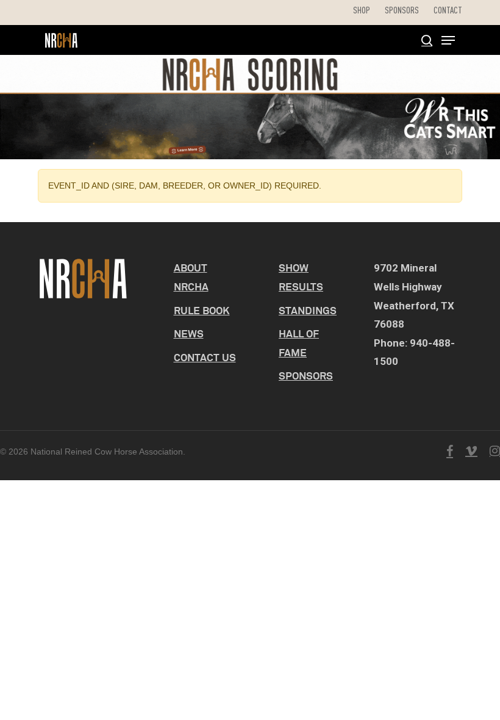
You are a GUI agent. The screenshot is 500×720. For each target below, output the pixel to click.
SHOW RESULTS (301, 277)
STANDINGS (308, 310)
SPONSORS (306, 375)
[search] (426, 40)
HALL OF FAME (299, 343)
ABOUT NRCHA (191, 277)
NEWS (189, 333)
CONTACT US (205, 357)
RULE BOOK (202, 310)
